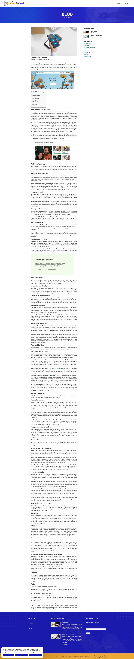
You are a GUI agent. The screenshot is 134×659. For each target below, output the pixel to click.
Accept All (35, 655)
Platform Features (36, 95)
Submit (88, 633)
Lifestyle (86, 49)
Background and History (37, 94)
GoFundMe (33, 122)
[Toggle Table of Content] (43, 92)
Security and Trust (36, 100)
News (85, 51)
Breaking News (87, 43)
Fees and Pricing (35, 98)
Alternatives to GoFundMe (37, 103)
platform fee (58, 368)
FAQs (33, 105)
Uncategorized (87, 56)
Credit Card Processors (89, 47)
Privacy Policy (30, 652)
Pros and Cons (35, 101)
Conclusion (34, 104)
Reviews (86, 54)
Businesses (86, 45)
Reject (21, 655)
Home (118, 3)
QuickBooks (87, 52)
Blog (126, 3)
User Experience (35, 97)
